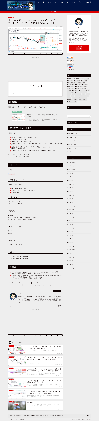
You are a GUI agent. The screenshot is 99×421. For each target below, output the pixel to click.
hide (40, 85)
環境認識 (69, 99)
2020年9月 (72, 253)
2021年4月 (72, 228)
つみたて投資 (84, 80)
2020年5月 (72, 268)
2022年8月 (72, 195)
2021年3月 (72, 231)
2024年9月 (72, 173)
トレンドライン (70, 88)
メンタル (77, 92)
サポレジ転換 (78, 84)
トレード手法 (71, 2)
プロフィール (47, 2)
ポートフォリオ (70, 92)
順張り (75, 101)
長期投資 (69, 101)
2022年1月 (72, 202)
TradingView (70, 80)
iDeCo (78, 78)
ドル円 (69, 90)
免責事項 (22, 419)
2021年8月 (72, 217)
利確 (84, 94)
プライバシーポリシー (13, 419)
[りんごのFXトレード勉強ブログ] (21, 9)
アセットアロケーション (72, 82)
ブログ (81, 90)
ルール (25, 285)
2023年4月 (72, 176)
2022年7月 (72, 198)
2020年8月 (72, 257)
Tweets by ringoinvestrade (74, 110)
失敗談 (88, 94)
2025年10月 (72, 162)
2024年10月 (72, 169)
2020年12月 (72, 242)
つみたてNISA (77, 80)
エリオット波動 (70, 84)
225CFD (69, 78)
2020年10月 (72, 249)
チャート (77, 86)
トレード (77, 88)
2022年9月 (72, 191)
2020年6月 (72, 264)
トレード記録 (59, 2)
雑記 (82, 2)
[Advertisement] (35, 69)
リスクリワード (19, 285)
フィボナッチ (12, 285)
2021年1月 (72, 238)
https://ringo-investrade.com (24, 305)
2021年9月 (72, 213)
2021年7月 (72, 220)
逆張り (49, 285)
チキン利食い (85, 84)
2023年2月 (72, 184)
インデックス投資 (82, 82)
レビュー (74, 94)
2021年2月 (72, 235)
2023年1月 (72, 187)
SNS (82, 78)
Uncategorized (73, 133)
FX (74, 78)
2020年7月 (72, 260)
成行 (30, 285)
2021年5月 (72, 224)
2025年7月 (72, 166)
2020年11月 (72, 246)
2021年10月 (72, 209)
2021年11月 (72, 206)
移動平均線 (44, 285)
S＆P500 (87, 78)
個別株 (80, 94)
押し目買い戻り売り (36, 285)
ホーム (37, 2)
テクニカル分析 (84, 86)
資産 (80, 99)
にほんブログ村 (71, 60)
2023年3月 (72, 180)
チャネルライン (70, 86)
